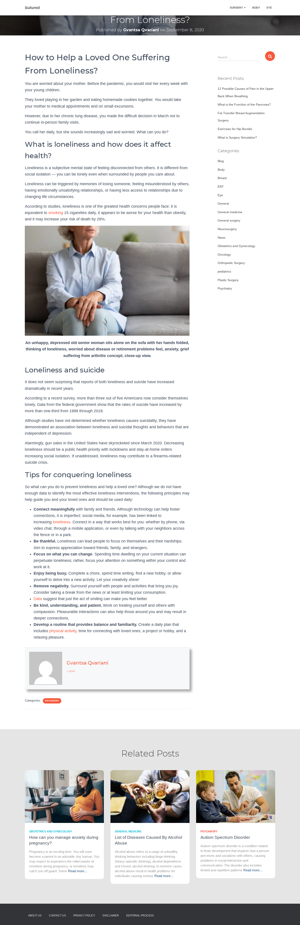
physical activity (62, 631)
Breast (222, 178)
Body (256, 7)
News (221, 237)
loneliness (61, 522)
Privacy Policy (84, 915)
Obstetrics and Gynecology (236, 246)
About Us (35, 915)
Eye (269, 7)
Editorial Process (140, 915)
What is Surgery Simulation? (237, 137)
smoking (55, 213)
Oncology (224, 254)
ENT (221, 186)
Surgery (237, 7)
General (223, 203)
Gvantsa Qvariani (87, 663)
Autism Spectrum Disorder (225, 837)
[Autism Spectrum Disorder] (235, 796)
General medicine (230, 212)
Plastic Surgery (228, 280)
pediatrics (224, 271)
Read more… (77, 871)
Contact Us (57, 915)
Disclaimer (111, 915)
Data (38, 599)
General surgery (229, 220)
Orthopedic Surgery (231, 263)
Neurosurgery (227, 229)
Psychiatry (52, 701)
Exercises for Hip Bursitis (235, 129)
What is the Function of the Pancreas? (244, 104)
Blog (221, 161)
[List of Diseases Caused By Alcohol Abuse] (150, 796)
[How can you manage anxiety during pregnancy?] (64, 796)
